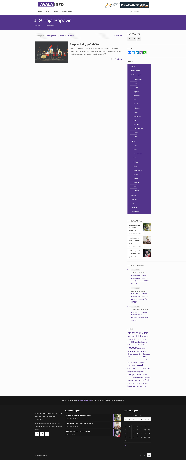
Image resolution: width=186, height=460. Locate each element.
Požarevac (137, 108)
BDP (134, 336)
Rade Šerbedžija (136, 377)
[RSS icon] (144, 455)
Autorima (72, 36)
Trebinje (133, 195)
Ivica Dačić (140, 345)
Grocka (136, 88)
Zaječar (136, 136)
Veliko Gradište (138, 128)
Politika (136, 178)
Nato (129, 357)
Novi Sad (136, 104)
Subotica (136, 124)
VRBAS (136, 132)
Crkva (135, 146)
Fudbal (129, 345)
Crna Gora (146, 336)
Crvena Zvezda (133, 339)
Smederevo (137, 116)
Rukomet (130, 380)
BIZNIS (133, 67)
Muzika (136, 174)
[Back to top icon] (149, 455)
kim (146, 345)
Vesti (132, 203)
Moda (135, 166)
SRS (128, 383)
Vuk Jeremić (143, 386)
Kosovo (132, 347)
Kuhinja (136, 158)
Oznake (62, 36)
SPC (143, 380)
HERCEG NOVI (135, 71)
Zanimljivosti (135, 211)
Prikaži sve (118, 36)
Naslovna (37, 26)
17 (126, 433)
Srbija (147, 380)
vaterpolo (139, 383)
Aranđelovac (138, 79)
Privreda (136, 182)
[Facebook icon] (140, 455)
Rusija (135, 380)
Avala (135, 83)
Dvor (135, 150)
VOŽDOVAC (134, 207)
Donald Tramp (132, 342)
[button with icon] (129, 39)
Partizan (146, 368)
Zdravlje (136, 190)
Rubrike (133, 141)
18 (129, 433)
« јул (125, 445)
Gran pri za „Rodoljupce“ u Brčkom (85, 44)
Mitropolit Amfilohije (141, 348)
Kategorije (51, 36)
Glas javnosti (138, 154)
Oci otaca (139, 369)
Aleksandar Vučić (137, 333)
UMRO (132, 383)
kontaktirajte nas (85, 400)
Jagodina (136, 92)
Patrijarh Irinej (131, 372)
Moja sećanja (138, 170)
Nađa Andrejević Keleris (137, 357)
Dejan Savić (143, 339)
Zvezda (129, 389)
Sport (135, 186)
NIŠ (135, 100)
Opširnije (119, 59)
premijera (131, 374)
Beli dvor (139, 336)
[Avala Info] (51, 4)
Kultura (136, 162)
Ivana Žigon (134, 345)
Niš (144, 357)
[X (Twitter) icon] (142, 455)
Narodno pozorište (136, 351)
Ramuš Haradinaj (146, 377)
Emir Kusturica (142, 342)
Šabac (136, 112)
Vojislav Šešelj (135, 386)
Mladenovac (137, 96)
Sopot (135, 120)
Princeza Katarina (141, 374)
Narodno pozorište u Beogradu (138, 354)
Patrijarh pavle (140, 371)
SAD (139, 380)
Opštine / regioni (136, 75)
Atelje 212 (130, 336)
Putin (129, 377)
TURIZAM (134, 199)
